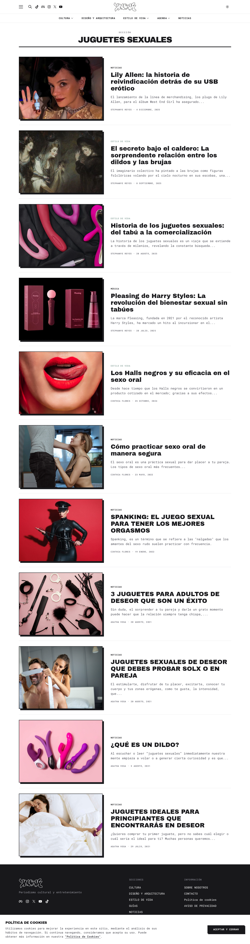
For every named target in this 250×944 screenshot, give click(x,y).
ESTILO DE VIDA (134, 18)
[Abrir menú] (22, 7)
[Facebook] (43, 6)
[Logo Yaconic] (125, 7)
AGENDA (162, 18)
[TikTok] (37, 6)
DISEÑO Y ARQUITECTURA (98, 18)
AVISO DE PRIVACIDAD (200, 905)
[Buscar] (30, 7)
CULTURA (64, 18)
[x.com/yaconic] (55, 6)
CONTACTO (191, 893)
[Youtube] (60, 6)
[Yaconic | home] (70, 883)
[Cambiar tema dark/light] (227, 7)
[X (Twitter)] (33, 901)
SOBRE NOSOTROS (196, 887)
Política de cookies (200, 899)
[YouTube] (40, 901)
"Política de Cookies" (83, 936)
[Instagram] (49, 6)
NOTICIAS (184, 18)
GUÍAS (133, 905)
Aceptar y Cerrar (226, 929)
